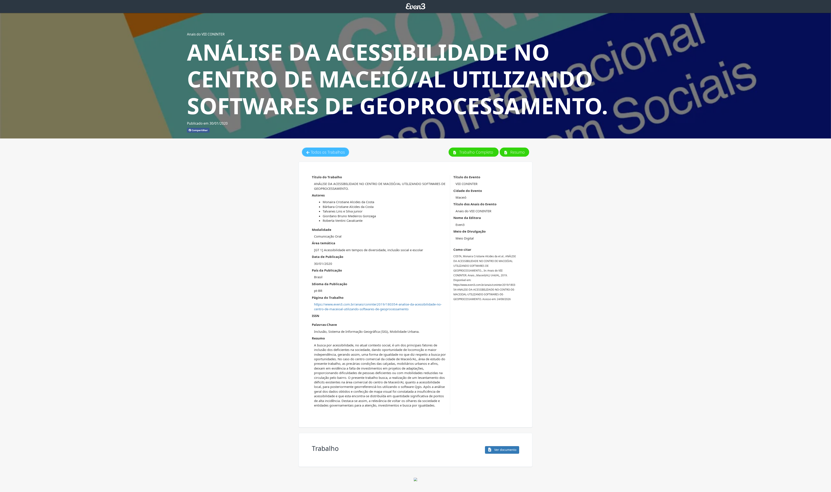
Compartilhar (199, 130)
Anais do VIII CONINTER (206, 34)
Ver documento (504, 450)
